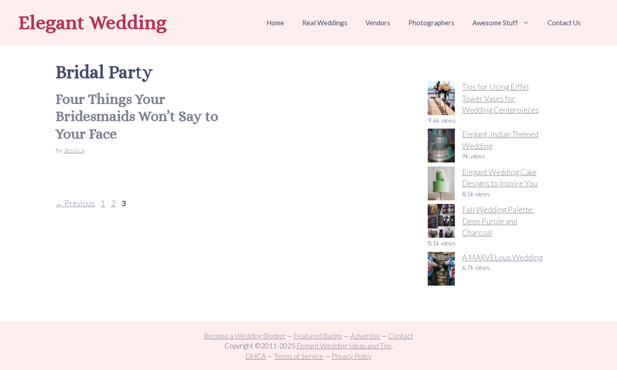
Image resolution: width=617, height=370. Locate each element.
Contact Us (564, 22)
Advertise (365, 336)
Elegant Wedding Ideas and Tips (344, 346)
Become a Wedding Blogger (245, 336)
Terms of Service (298, 356)
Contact (400, 336)
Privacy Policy (351, 356)
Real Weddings (324, 22)
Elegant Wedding (92, 22)
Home (275, 22)
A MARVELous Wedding (502, 257)
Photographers (431, 22)
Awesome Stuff (495, 22)
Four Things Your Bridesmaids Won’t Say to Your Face (137, 116)
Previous (75, 203)
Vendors (377, 22)
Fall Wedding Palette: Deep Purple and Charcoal (498, 221)
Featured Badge (318, 336)
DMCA (256, 356)
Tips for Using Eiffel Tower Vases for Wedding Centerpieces (500, 98)
